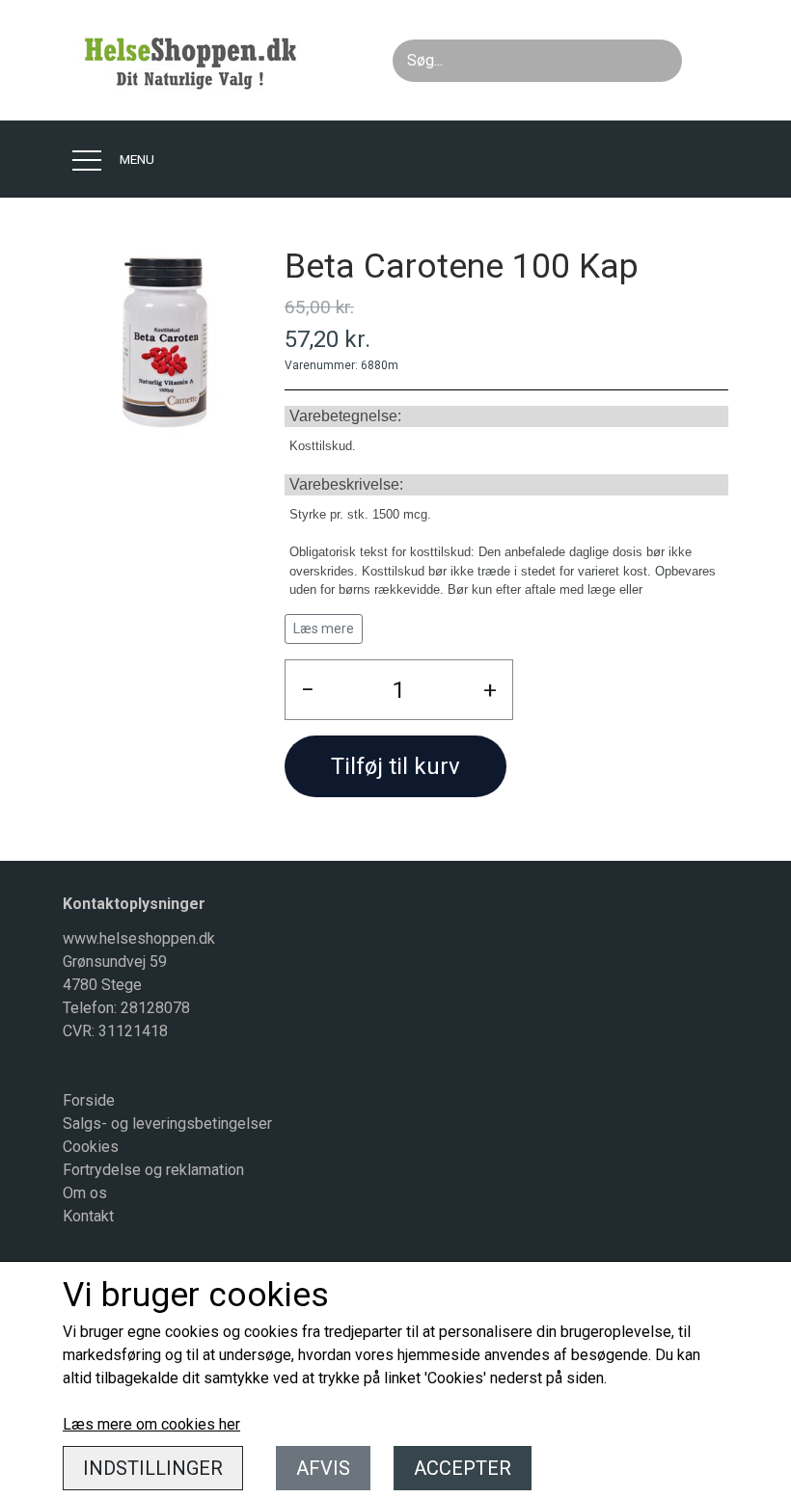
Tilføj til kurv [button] (395, 766)
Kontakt (88, 1216)
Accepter (462, 1468)
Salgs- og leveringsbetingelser (167, 1123)
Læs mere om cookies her (151, 1424)
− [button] (307, 690)
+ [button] (490, 690)
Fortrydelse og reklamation (153, 1170)
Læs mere (323, 628)
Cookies (91, 1146)
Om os (85, 1193)
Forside (89, 1100)
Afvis (323, 1468)
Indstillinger (153, 1468)
